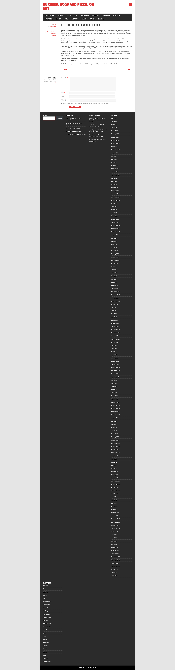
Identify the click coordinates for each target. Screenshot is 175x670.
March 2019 (114, 216)
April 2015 (114, 355)
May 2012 (114, 465)
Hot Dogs (58, 19)
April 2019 (114, 213)
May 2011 (113, 503)
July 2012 (113, 459)
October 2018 (114, 228)
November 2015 (115, 332)
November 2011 (115, 484)
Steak (44, 655)
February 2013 (115, 437)
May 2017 (114, 276)
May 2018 (114, 244)
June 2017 (114, 272)
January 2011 (114, 516)
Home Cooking (48, 19)
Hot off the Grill (49, 15)
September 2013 (115, 415)
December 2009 (115, 556)
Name (63, 93)
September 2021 (115, 149)
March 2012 (114, 471)
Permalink (54, 35)
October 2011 (114, 487)
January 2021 (114, 172)
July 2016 (113, 307)
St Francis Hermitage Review (73, 131)
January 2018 (114, 257)
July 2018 (113, 238)
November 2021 (115, 143)
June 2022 (114, 121)
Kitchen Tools (46, 626)
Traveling (101, 19)
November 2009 (115, 560)
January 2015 (114, 364)
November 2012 (115, 446)
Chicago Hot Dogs (51, 31)
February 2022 (115, 134)
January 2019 (114, 222)
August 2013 (114, 418)
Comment (64, 78)
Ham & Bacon (106, 15)
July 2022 (113, 118)
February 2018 (115, 254)
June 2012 (114, 462)
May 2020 (114, 181)
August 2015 (114, 342)
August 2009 (114, 569)
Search (45, 115)
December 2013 (115, 405)
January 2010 (114, 553)
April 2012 (114, 468)
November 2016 (115, 295)
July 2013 (113, 421)
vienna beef (53, 33)
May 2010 (114, 541)
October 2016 (114, 298)
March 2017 (114, 282)
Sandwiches (75, 19)
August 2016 (114, 304)
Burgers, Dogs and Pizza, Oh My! (68, 6)
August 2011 (114, 493)
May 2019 (114, 209)
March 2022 (114, 131)
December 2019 (115, 197)
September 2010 (115, 528)
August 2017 (114, 266)
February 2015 (115, 361)
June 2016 (114, 310)
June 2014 (114, 386)
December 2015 (115, 329)
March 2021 (114, 165)
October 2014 (114, 373)
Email (63, 96)
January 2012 (114, 478)
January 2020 (114, 194)
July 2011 (113, 497)
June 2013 (114, 424)
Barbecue (45, 585)
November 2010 (115, 522)
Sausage (84, 19)
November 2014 (115, 370)
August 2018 (114, 235)
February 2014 (115, 399)
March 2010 (114, 547)
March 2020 (114, 187)
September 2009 (115, 566)
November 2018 (115, 225)
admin (54, 24)
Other (44, 633)
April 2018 (114, 247)
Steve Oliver (92, 134)
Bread (44, 589)
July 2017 (113, 269)
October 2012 (114, 449)
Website (63, 100)
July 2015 (113, 345)
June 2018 (114, 241)
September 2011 (115, 490)
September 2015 (115, 339)
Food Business (85, 15)
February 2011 (115, 512)
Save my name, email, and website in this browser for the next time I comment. (86, 104)
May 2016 (114, 314)
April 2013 (114, 430)
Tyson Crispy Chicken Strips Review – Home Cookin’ (97, 120)
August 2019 (114, 203)
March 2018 (114, 250)
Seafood (92, 19)
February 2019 (115, 219)
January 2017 (114, 288)
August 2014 (114, 380)
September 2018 (115, 232)
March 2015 (114, 358)
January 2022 (114, 137)
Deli (76, 15)
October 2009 (114, 563)
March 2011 (114, 509)
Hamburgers (95, 15)
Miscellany (53, 29)
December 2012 (115, 443)
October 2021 (114, 146)
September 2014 (115, 377)
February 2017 (115, 285)
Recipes (45, 639)
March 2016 (114, 320)
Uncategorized (46, 661)
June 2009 (114, 575)
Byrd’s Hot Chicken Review (73, 128)
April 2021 (114, 162)
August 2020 (114, 178)
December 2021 (115, 140)
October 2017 (114, 263)
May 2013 (114, 427)
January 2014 (114, 402)
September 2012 (115, 452)
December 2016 (115, 291)
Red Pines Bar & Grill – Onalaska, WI (76, 134)
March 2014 (114, 396)
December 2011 (115, 481)
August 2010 (114, 531)
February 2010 (115, 550)
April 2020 (114, 184)
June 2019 (114, 206)
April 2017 (114, 279)
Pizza (66, 19)
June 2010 (114, 538)
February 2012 (115, 474)
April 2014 (114, 392)
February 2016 (115, 323)
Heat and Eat (116, 15)
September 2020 (115, 175)
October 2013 (114, 411)
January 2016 (114, 326)
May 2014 (114, 389)
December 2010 (115, 519)
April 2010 (114, 544)
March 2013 (114, 433)
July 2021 (113, 156)
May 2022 (114, 124)
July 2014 (113, 383)
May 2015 (114, 351)
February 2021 (115, 168)
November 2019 (115, 200)
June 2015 (114, 348)
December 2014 (115, 367)
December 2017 (115, 260)
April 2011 (114, 506)
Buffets (69, 15)
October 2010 (114, 525)
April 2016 (114, 317)
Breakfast (60, 15)
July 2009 (113, 572)
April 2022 (114, 127)
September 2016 (115, 301)
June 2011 (114, 500)
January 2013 (114, 440)
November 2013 (115, 408)
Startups (45, 652)
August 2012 (114, 456)
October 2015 (114, 336)
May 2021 (114, 159)
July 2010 (113, 534)
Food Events (46, 604)
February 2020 (115, 190)
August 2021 (114, 153)
